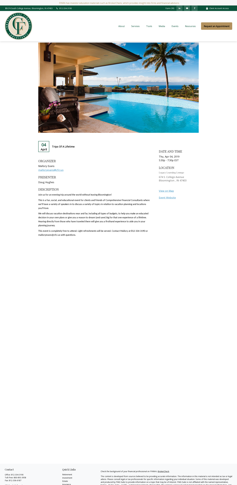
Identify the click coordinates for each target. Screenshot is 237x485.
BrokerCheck (163, 471)
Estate (65, 481)
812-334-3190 (65, 8)
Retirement (67, 474)
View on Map (166, 190)
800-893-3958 (20, 477)
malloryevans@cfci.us (51, 170)
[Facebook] (194, 8)
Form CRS (169, 8)
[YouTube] (187, 8)
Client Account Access (219, 8)
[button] (121, 26)
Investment (67, 477)
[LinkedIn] (179, 8)
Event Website (167, 197)
